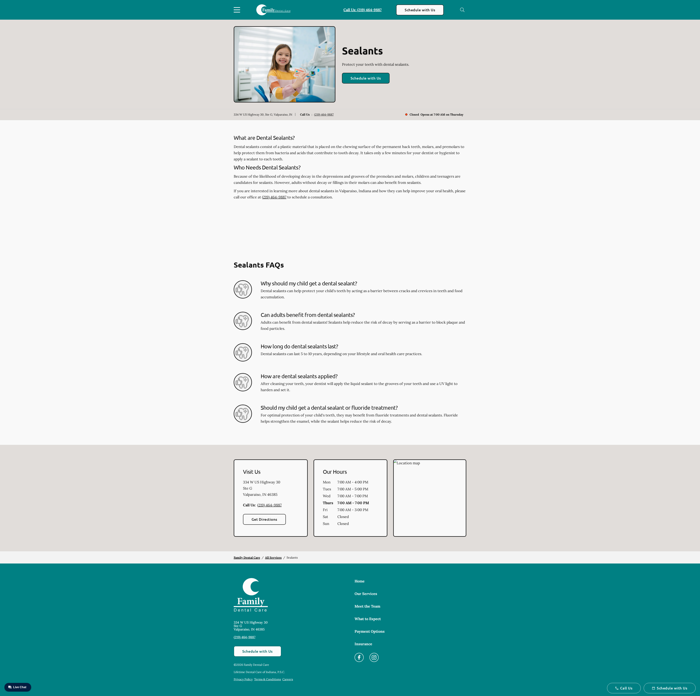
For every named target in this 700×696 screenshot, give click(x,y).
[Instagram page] (374, 657)
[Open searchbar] (462, 10)
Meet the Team (367, 606)
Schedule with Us (420, 9)
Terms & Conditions (267, 679)
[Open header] (238, 10)
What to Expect (368, 618)
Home (360, 581)
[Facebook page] (359, 657)
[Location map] (430, 498)
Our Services (366, 593)
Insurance (363, 644)
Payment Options (370, 631)
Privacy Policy (243, 679)
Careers (287, 679)
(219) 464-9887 (324, 114)
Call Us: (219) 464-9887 (362, 9)
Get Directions (264, 519)
